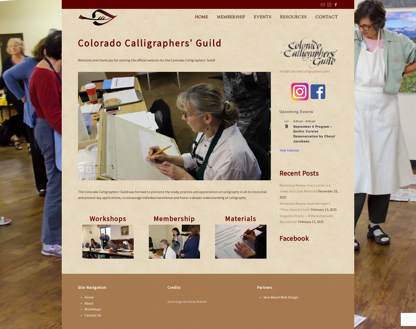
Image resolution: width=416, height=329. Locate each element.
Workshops (92, 309)
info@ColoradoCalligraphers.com (305, 71)
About (89, 303)
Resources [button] (293, 17)
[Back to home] (98, 17)
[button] (88, 170)
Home (89, 297)
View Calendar (289, 150)
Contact (326, 17)
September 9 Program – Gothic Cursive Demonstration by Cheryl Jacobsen (314, 133)
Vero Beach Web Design (280, 297)
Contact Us (92, 315)
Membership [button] (231, 17)
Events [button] (262, 17)
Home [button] (201, 17)
